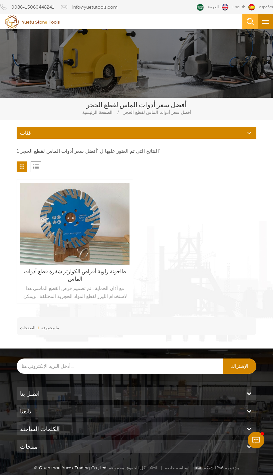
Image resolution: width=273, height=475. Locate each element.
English (238, 7)
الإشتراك (239, 366)
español (266, 7)
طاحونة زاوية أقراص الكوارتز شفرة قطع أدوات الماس (75, 275)
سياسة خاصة (176, 467)
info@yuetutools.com (95, 7)
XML (153, 467)
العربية (213, 7)
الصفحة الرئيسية (97, 112)
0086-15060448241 (32, 7)
